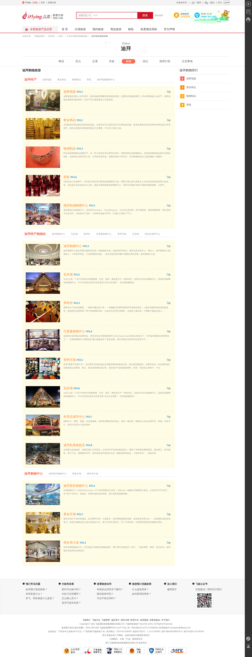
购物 (128, 61)
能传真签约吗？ (105, 594)
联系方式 (134, 620)
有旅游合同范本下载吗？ (110, 589)
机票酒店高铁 (149, 29)
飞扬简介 (86, 620)
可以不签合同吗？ (106, 598)
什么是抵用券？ (140, 589)
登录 (43, 2)
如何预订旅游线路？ (36, 589)
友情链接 (144, 620)
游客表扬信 (155, 620)
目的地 (51, 36)
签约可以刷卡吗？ (71, 589)
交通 (95, 61)
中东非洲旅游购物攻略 (77, 36)
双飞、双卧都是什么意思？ (40, 598)
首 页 (65, 29)
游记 (145, 61)
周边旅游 (115, 29)
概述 (61, 61)
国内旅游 (98, 29)
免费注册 (52, 2)
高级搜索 (159, 15)
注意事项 (187, 61)
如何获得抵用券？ (141, 594)
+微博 (198, 2)
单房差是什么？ (34, 594)
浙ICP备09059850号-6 (172, 631)
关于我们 (165, 620)
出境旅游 (80, 29)
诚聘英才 (172, 589)
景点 (78, 61)
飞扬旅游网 (39, 36)
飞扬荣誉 (106, 620)
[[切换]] (117, 2)
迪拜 (60, 36)
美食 (112, 61)
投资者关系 (182, 2)
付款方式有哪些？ (71, 594)
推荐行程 (164, 61)
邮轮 (131, 29)
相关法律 (125, 620)
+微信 (211, 2)
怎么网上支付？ (70, 598)
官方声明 (169, 29)
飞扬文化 (96, 620)
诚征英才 (115, 620)
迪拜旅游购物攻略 (99, 36)
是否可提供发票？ (71, 602)
